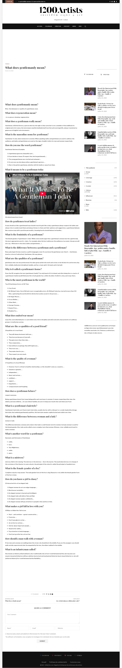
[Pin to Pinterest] (50, 594)
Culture (88, 190)
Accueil (39, 26)
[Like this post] (44, 594)
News (74, 26)
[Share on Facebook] (46, 594)
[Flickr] (114, 1)
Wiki (80, 26)
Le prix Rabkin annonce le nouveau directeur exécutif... (33, 1)
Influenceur (101, 196)
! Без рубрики (101, 168)
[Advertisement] (42, 49)
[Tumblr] (116, 1)
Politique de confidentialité (58, 662)
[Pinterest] (112, 1)
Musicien (101, 200)
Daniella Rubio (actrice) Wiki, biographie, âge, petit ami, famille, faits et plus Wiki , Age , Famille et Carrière (107, 135)
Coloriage (48, 26)
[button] (15, 1)
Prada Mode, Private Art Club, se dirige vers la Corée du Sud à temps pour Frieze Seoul (107, 106)
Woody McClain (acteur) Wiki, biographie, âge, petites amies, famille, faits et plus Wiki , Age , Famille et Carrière (107, 92)
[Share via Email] (52, 594)
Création (58, 26)
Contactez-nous (75, 662)
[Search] (85, 26)
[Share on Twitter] (48, 594)
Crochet (67, 26)
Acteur (88, 172)
